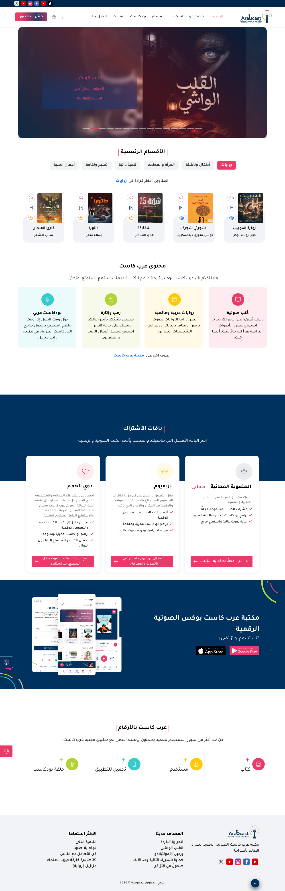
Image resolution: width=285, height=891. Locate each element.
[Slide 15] (198, 128)
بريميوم (163, 486)
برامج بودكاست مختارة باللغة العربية (219, 516)
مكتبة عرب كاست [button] (189, 17)
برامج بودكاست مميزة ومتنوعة (66, 534)
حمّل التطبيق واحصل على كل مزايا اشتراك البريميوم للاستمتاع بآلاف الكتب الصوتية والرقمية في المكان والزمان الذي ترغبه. (142, 501)
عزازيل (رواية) (84, 866)
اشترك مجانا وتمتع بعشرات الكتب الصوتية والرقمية (227, 500)
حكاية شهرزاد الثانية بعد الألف (157, 860)
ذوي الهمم (80, 486)
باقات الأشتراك (142, 429)
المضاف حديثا (169, 834)
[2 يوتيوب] (23, 3)
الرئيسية (216, 17)
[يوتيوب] (43, 3)
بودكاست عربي (47, 313)
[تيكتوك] (50, 3)
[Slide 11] (166, 128)
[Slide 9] (150, 128)
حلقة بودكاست (48, 769)
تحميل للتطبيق (110, 769)
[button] (6, 662)
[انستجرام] (30, 3)
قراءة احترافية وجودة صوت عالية (144, 531)
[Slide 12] (174, 128)
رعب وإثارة (111, 313)
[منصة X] (221, 862)
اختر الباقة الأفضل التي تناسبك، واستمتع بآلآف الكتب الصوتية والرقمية (142, 441)
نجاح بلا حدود (85, 848)
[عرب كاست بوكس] (256, 16)
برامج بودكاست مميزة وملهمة (145, 524)
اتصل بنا (99, 17)
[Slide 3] (102, 128)
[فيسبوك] (36, 3)
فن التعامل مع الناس (78, 854)
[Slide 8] (142, 128)
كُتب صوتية (238, 313)
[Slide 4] (110, 128)
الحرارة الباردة (172, 842)
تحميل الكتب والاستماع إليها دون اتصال (63, 543)
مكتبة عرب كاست (142, 356)
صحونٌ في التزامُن (168, 866)
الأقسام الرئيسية (143, 152)
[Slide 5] (118, 128)
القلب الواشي (172, 848)
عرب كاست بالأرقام (142, 728)
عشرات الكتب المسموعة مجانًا (224, 509)
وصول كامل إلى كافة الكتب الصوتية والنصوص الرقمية (62, 525)
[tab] (226, 165)
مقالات (118, 17)
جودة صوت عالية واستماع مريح (224, 522)
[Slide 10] (158, 128)
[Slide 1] (86, 128)
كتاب (245, 769)
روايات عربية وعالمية (174, 313)
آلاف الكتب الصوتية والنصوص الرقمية (145, 515)
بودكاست (138, 17)
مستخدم (179, 769)
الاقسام (159, 17)
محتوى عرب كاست (142, 266)
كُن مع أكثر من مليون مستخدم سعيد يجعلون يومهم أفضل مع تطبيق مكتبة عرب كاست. (142, 740)
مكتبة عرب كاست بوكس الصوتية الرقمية (206, 624)
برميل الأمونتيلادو (168, 854)
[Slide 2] (94, 128)
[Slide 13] (182, 128)
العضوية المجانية (230, 487)
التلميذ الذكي (85, 842)
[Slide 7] (134, 128)
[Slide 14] (190, 128)
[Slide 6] (126, 128)
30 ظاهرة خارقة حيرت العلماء (71, 860)
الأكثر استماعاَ (82, 834)
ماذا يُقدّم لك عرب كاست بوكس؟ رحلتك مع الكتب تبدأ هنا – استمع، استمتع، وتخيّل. (142, 278)
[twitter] (16, 3)
